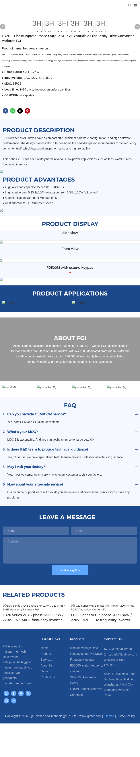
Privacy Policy (125, 716)
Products (46, 653)
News (44, 671)
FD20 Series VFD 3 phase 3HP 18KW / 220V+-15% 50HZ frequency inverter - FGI (33, 618)
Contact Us (48, 677)
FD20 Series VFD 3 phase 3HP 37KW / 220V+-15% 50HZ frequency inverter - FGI (101, 618)
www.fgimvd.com (90, 716)
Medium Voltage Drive (84, 647)
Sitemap (109, 716)
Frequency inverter (82, 659)
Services (46, 659)
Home (44, 647)
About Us (47, 665)
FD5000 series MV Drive (86, 653)
